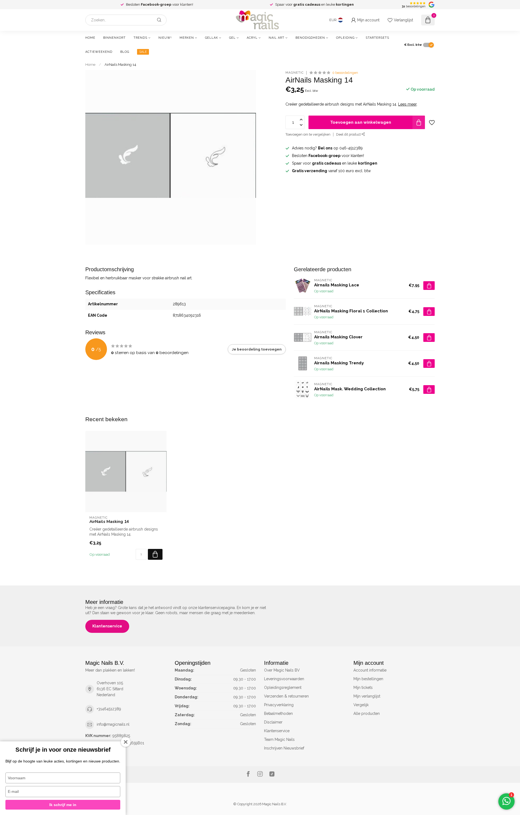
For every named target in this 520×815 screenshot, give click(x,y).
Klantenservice (107, 626)
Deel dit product (349, 134)
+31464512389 (109, 709)
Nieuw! (165, 38)
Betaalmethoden (278, 713)
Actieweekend (98, 52)
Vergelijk (361, 705)
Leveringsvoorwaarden (284, 679)
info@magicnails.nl (113, 724)
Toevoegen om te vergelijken (307, 134)
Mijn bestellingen (368, 679)
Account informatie (369, 670)
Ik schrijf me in (62, 805)
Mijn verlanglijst (366, 696)
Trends (140, 38)
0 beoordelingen (345, 73)
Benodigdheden (310, 38)
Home (90, 38)
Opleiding (345, 38)
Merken (187, 38)
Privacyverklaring (279, 705)
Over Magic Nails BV (282, 670)
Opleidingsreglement (282, 687)
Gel (232, 38)
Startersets (377, 38)
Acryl (252, 38)
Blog (124, 52)
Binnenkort (114, 38)
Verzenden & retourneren (286, 696)
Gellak (211, 38)
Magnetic (294, 72)
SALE (143, 52)
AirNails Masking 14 (120, 64)
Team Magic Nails (279, 739)
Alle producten (366, 713)
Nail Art (276, 38)
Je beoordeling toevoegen (257, 349)
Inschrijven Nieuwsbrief (284, 748)
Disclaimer (273, 722)
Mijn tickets (363, 687)
